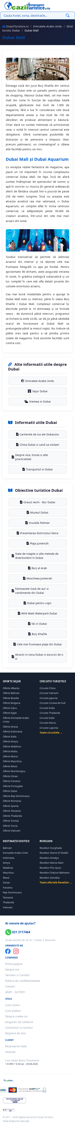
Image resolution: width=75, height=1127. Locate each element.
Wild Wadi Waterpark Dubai (39, 613)
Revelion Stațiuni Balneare (54, 872)
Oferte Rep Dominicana (16, 796)
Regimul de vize (15, 1033)
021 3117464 (20, 932)
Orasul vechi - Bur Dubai (39, 502)
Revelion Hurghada (51, 848)
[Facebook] (8, 951)
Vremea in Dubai (40, 401)
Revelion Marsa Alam (51, 862)
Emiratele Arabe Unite (47, 26)
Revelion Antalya (49, 858)
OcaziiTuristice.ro (17, 26)
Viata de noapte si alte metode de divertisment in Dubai (36, 556)
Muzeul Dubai (39, 512)
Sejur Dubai (40, 391)
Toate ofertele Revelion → (56, 882)
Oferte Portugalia (13, 786)
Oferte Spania (10, 806)
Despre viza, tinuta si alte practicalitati (31, 457)
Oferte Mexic (10, 766)
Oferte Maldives (12, 746)
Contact (10, 986)
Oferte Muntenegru (14, 771)
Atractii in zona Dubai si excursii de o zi (39, 656)
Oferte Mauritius (12, 761)
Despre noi (12, 969)
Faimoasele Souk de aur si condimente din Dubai (32, 591)
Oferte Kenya (10, 741)
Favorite (10, 1052)
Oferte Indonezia (12, 731)
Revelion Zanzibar (50, 877)
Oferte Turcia (10, 825)
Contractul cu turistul (19, 1027)
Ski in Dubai (39, 624)
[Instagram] (16, 951)
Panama (7, 887)
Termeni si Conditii (17, 975)
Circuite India (47, 708)
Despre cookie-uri (16, 1016)
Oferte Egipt (10, 713)
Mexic (6, 877)
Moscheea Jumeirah (39, 578)
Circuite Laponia (49, 727)
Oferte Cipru (10, 708)
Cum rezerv (12, 1005)
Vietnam (7, 907)
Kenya (6, 862)
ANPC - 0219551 (15, 992)
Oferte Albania (11, 688)
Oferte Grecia (10, 726)
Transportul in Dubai (39, 469)
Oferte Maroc (10, 756)
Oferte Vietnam (11, 830)
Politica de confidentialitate (22, 981)
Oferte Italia (9, 736)
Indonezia (8, 858)
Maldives (8, 867)
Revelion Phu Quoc (50, 867)
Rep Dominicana (12, 892)
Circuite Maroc (48, 722)
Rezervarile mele (16, 1046)
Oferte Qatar (10, 791)
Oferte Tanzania (12, 810)
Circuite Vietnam (49, 693)
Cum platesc (13, 1011)
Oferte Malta (10, 751)
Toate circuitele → (51, 732)
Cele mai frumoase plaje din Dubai (39, 644)
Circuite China (47, 688)
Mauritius (8, 872)
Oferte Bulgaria (11, 703)
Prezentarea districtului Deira (39, 533)
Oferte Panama (11, 781)
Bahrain (7, 848)
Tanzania (8, 897)
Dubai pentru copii (39, 603)
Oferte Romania (12, 801)
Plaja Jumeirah (39, 543)
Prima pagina (13, 964)
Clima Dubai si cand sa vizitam (39, 444)
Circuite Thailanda (50, 713)
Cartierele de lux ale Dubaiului (39, 434)
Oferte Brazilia (11, 698)
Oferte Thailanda (12, 816)
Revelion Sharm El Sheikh (54, 852)
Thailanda (8, 902)
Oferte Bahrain (11, 693)
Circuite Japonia (49, 698)
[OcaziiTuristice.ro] (27, 6)
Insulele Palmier (39, 523)
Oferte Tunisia (11, 820)
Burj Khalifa (39, 634)
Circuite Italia (47, 718)
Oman (6, 882)
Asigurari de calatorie (19, 1022)
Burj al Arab (39, 568)
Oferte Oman (10, 776)
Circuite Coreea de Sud (52, 703)
